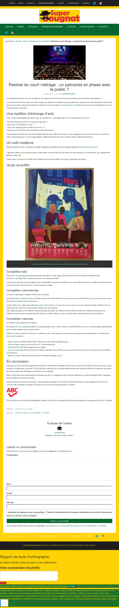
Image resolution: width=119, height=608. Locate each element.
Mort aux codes (14, 355)
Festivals (45, 412)
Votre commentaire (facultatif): (20, 567)
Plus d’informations (60, 586)
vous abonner (17, 515)
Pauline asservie (14, 341)
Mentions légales (78, 545)
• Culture (60, 3)
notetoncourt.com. (91, 147)
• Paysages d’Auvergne (46, 3)
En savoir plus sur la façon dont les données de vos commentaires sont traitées (76, 525)
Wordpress (45, 545)
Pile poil (11, 344)
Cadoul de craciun (26, 298)
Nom (9, 484)
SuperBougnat (68, 94)
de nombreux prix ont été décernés (73, 105)
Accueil (18, 41)
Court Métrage (35, 412)
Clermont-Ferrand (22, 412)
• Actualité (31, 3)
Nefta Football (13, 347)
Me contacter (91, 545)
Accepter (72, 586)
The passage (20, 275)
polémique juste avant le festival (42, 305)
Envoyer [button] (3, 583)
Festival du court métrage (39, 41)
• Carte (20, 3)
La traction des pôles (16, 350)
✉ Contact (86, 3)
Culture (25, 41)
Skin (87, 298)
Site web (10, 502)
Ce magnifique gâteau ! (27, 326)
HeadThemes (65, 545)
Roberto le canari (13, 333)
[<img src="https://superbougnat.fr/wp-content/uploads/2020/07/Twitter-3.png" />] (94, 3)
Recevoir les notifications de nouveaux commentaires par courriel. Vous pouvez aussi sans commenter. (59, 514)
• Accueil (11, 3)
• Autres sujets (73, 3)
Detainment (16, 305)
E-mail (10, 493)
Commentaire (13, 455)
